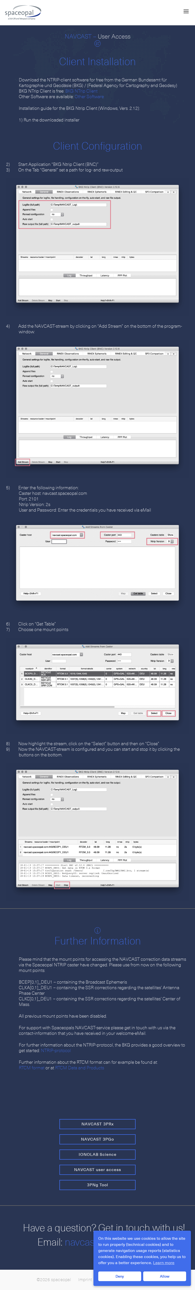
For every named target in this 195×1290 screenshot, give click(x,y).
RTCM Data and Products (79, 1068)
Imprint (85, 1280)
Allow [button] (164, 1276)
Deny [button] (120, 1276)
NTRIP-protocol (56, 1051)
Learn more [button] (163, 1262)
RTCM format (31, 1068)
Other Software (89, 97)
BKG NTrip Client (81, 91)
